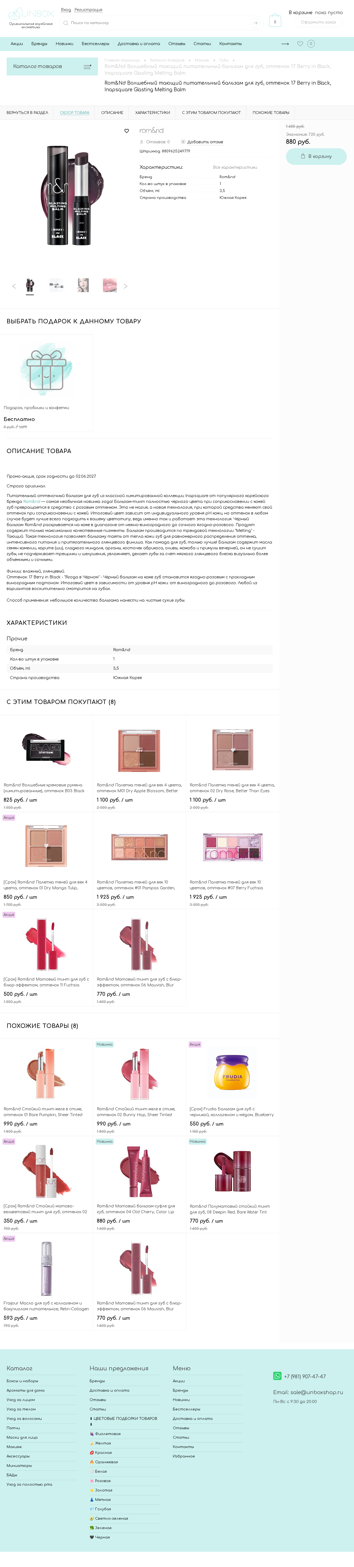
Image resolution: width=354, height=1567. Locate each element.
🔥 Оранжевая (104, 1462)
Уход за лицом (21, 1400)
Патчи (13, 1428)
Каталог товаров (37, 66)
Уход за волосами (24, 1419)
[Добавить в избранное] (126, 131)
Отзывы (176, 44)
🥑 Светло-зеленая (109, 1519)
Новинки (64, 44)
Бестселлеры (95, 44)
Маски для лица (22, 1437)
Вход (66, 10)
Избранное (184, 1456)
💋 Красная (101, 1453)
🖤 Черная (100, 1537)
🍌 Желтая (100, 1443)
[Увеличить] (70, 196)
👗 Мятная (100, 1500)
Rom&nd (227, 177)
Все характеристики (235, 167)
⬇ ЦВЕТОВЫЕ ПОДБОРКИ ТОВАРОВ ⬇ (123, 1421)
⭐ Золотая (101, 1490)
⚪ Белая (98, 1472)
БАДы (12, 1475)
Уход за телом (21, 1409)
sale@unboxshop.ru (316, 1392)
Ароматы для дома (26, 1390)
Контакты (230, 44)
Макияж (14, 1447)
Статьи (202, 44)
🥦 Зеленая (100, 1528)
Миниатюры (19, 1466)
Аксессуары (18, 1456)
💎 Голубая (100, 1509)
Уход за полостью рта (29, 1485)
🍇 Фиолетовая (105, 1434)
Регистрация (88, 10)
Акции (17, 44)
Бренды (39, 44)
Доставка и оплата (139, 44)
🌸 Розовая (100, 1481)
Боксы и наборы (22, 1381)
